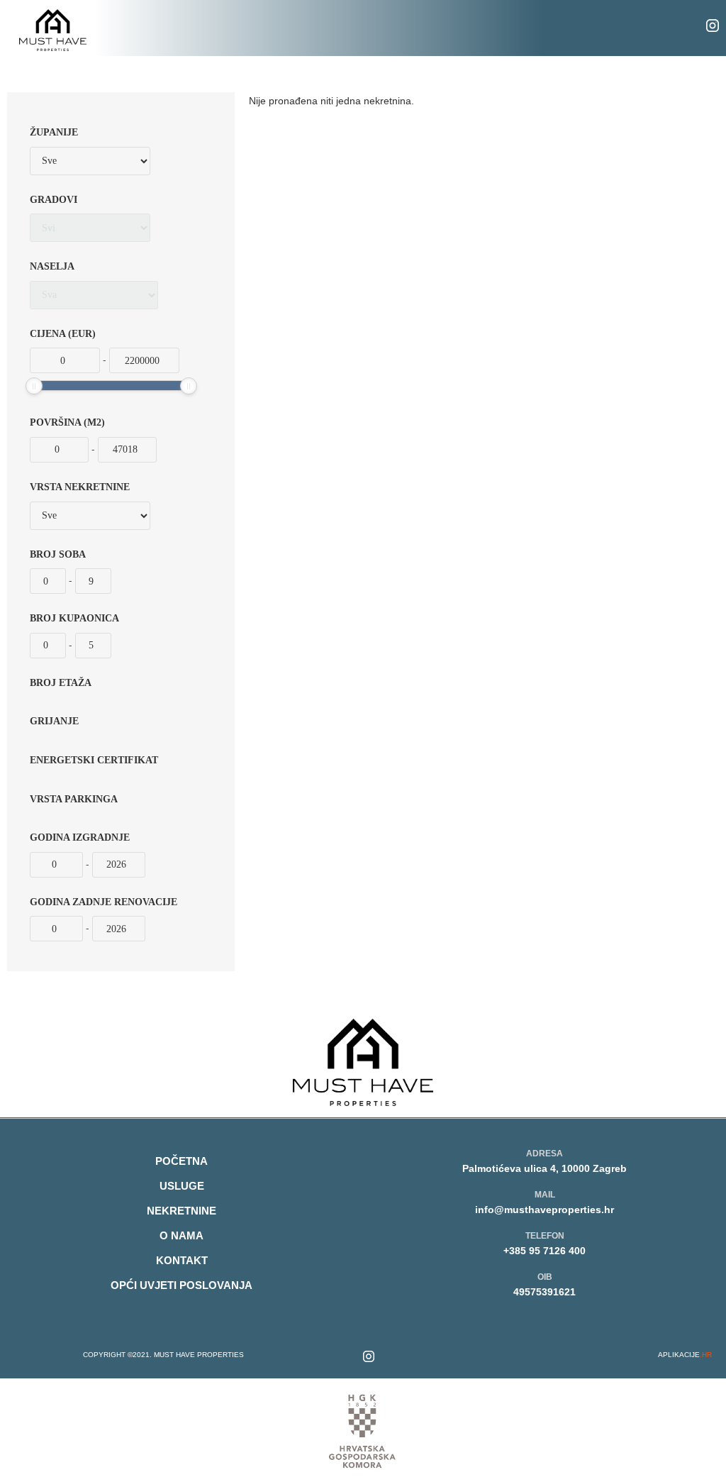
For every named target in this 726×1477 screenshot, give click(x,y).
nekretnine (181, 1211)
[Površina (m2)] (59, 450)
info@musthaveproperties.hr (544, 1209)
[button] (374, 28)
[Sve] (90, 161)
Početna (181, 1161)
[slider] (34, 385)
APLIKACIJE (685, 1355)
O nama (181, 1235)
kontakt (182, 1260)
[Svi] (90, 228)
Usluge (182, 1186)
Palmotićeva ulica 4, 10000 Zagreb (544, 1168)
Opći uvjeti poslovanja (181, 1285)
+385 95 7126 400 (544, 1250)
